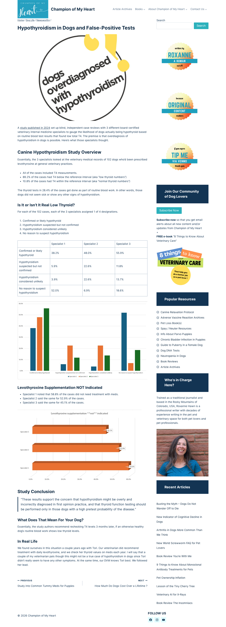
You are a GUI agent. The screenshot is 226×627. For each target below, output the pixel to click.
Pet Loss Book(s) (171, 323)
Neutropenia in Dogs (173, 355)
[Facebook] (150, 619)
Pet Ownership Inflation (171, 577)
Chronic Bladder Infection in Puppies (183, 339)
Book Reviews (169, 361)
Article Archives (122, 9)
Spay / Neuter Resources (176, 328)
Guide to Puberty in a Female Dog (181, 345)
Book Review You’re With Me (174, 556)
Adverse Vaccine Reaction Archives (182, 317)
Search (161, 20)
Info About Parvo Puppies (176, 334)
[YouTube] (163, 619)
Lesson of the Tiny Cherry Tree (176, 586)
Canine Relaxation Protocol (177, 312)
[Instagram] (157, 619)
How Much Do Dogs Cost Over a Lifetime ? (121, 583)
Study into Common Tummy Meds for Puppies (46, 583)
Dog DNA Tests (170, 350)
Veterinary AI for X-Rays (171, 594)
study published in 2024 (35, 127)
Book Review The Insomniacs (174, 603)
